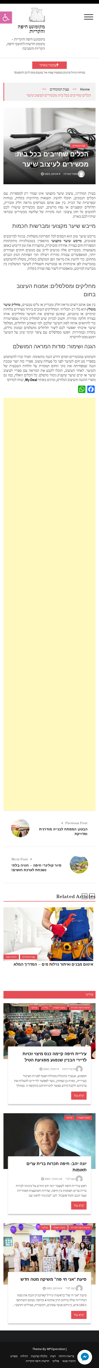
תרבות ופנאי (11, 956)
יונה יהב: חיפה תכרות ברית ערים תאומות (56, 1167)
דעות (53, 1356)
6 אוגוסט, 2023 (54, 1288)
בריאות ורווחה (66, 1356)
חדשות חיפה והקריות (80, 1007)
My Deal (31, 379)
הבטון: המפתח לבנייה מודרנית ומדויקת (63, 831)
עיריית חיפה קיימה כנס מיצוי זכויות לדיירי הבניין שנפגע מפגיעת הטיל (55, 1057)
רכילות (24, 1356)
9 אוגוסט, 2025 (52, 174)
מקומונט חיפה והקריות (31, 28)
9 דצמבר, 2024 (51, 1069)
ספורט (13, 1356)
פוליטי (34, 1007)
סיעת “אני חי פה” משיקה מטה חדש (53, 1279)
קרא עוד (79, 1095)
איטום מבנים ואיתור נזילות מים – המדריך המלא (53, 964)
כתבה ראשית (59, 1007)
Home (85, 89)
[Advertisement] (49, 604)
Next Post (20, 859)
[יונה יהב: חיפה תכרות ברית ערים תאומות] (49, 1141)
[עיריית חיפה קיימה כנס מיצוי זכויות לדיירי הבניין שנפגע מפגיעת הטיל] (49, 1031)
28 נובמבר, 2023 (53, 1179)
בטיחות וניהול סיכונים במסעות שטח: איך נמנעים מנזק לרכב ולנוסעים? (49, 72)
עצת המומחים (59, 89)
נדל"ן (45, 1007)
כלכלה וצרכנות (39, 1356)
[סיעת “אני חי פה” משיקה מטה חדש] (49, 1254)
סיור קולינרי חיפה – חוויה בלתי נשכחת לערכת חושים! (36, 867)
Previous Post (76, 823)
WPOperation (56, 1349)
